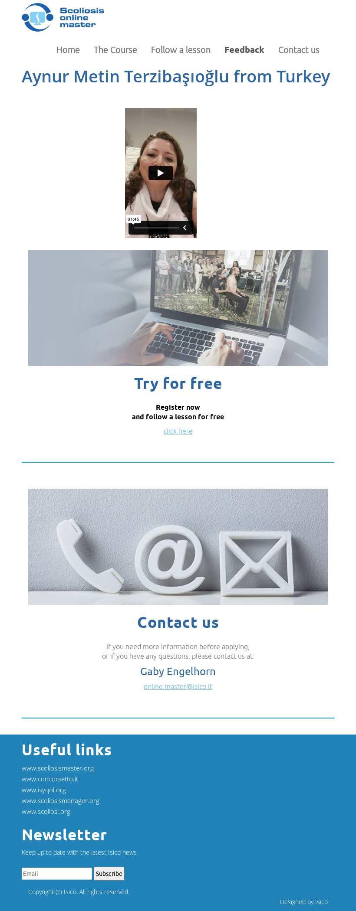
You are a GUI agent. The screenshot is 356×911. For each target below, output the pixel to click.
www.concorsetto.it (50, 778)
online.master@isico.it (178, 686)
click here (178, 431)
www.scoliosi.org (46, 811)
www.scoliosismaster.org (58, 768)
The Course (115, 50)
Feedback (244, 50)
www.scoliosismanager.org (60, 800)
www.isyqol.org (44, 789)
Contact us (299, 50)
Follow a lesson (181, 50)
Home (68, 50)
